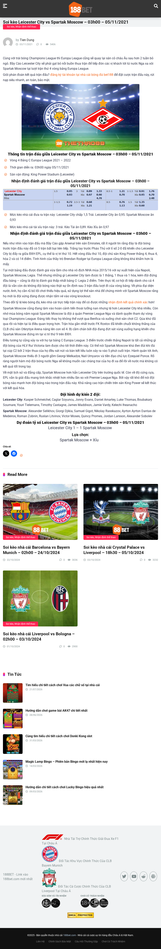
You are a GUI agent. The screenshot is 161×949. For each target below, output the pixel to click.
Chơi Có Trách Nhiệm (113, 941)
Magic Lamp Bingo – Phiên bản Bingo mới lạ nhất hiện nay (67, 761)
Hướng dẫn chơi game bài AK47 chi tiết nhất (56, 710)
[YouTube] (134, 876)
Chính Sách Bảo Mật (59, 941)
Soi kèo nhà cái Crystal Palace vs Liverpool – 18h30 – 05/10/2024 (114, 550)
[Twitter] (124, 876)
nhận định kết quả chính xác (128, 302)
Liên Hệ (40, 941)
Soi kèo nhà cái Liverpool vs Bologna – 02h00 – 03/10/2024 (39, 636)
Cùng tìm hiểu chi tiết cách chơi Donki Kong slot (59, 736)
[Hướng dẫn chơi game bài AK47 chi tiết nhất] (13, 727)
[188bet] (80, 9)
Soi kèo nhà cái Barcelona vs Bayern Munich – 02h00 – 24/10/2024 (36, 550)
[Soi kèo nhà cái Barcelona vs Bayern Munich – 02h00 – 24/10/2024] (40, 512)
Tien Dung (27, 40)
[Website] (153, 876)
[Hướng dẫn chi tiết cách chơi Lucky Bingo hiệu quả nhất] (13, 804)
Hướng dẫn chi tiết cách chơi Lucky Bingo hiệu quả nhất (64, 787)
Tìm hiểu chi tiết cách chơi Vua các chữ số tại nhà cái (63, 685)
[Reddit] (143, 876)
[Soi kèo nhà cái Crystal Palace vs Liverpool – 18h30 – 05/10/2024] (120, 512)
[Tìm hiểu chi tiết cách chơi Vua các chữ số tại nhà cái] (13, 702)
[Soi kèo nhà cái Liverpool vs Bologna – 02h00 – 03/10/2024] (40, 598)
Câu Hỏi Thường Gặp (86, 941)
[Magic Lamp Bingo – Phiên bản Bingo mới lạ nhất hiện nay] (13, 778)
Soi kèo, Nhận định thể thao (21, 26)
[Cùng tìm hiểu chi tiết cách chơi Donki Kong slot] (13, 753)
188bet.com (69, 935)
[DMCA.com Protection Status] (80, 917)
